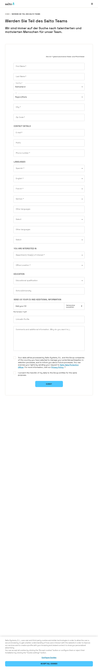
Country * (19, 83)
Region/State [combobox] (21, 97)
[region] (49, 653)
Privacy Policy (57, 367)
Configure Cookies (49, 658)
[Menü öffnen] (92, 4)
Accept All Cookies (49, 664)
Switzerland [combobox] (20, 87)
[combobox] (49, 168)
